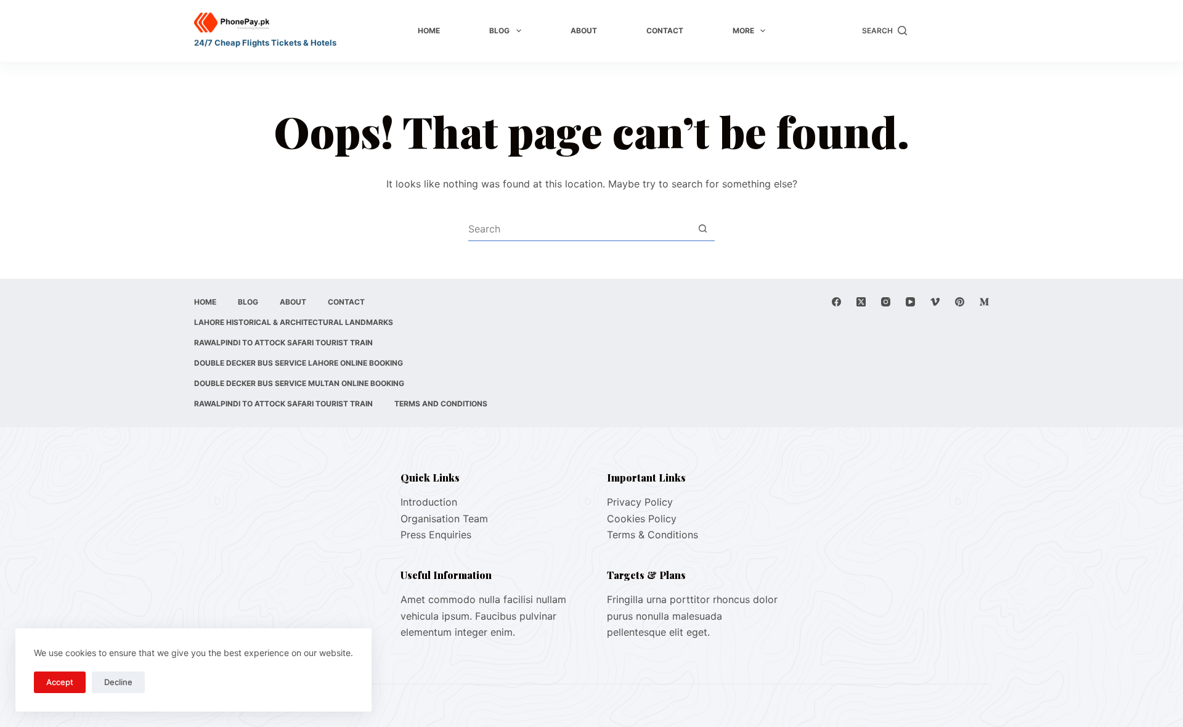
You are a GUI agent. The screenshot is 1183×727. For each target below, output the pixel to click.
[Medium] (984, 301)
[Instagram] (885, 301)
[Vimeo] (935, 301)
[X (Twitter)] (861, 301)
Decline (118, 682)
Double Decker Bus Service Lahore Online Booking (298, 363)
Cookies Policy (642, 518)
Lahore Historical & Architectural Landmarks (293, 322)
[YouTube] (910, 301)
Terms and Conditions (440, 403)
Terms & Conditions (652, 534)
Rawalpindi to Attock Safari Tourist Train (283, 342)
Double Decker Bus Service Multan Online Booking (299, 383)
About (584, 30)
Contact (664, 30)
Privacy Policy (640, 502)
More (743, 30)
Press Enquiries (435, 534)
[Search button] (702, 228)
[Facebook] (836, 301)
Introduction (428, 502)
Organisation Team (444, 518)
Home (429, 30)
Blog (499, 30)
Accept (59, 682)
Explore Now (954, 31)
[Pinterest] (959, 301)
